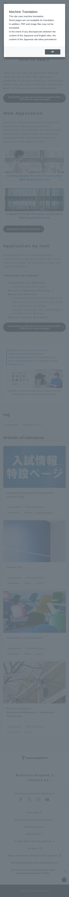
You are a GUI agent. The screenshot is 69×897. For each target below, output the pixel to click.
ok (52, 52)
